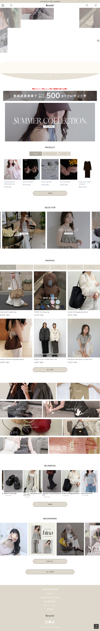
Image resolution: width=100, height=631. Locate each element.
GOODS (92, 267)
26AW (64, 153)
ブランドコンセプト (50, 605)
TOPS (25, 267)
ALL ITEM (50, 370)
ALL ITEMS (50, 572)
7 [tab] (55, 75)
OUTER (58, 267)
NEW (35, 153)
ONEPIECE (75, 267)
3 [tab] (47, 75)
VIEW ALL (50, 561)
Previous (1, 40)
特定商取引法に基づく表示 (50, 598)
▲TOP (96, 626)
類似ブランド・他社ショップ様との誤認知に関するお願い (50, 1)
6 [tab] (53, 75)
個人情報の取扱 (50, 601)
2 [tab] (45, 75)
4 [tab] (49, 75)
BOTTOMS (41, 267)
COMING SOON (50, 153)
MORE (50, 193)
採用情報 (50, 609)
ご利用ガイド (50, 594)
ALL (8, 267)
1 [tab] (43, 75)
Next (79, 2)
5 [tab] (51, 75)
